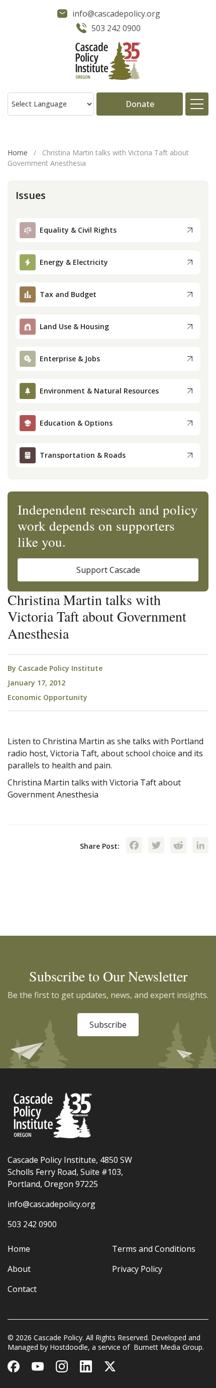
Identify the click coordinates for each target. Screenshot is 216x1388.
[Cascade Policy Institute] (108, 62)
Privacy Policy (137, 1268)
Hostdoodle (69, 1347)
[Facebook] (134, 846)
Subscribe (108, 1024)
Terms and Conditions (153, 1248)
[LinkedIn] (200, 846)
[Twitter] (156, 846)
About (19, 1268)
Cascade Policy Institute (60, 668)
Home (18, 152)
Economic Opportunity (47, 697)
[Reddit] (178, 846)
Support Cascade (108, 569)
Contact (22, 1289)
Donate (140, 104)
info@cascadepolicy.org (51, 1204)
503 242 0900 (32, 1224)
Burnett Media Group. (169, 1347)
